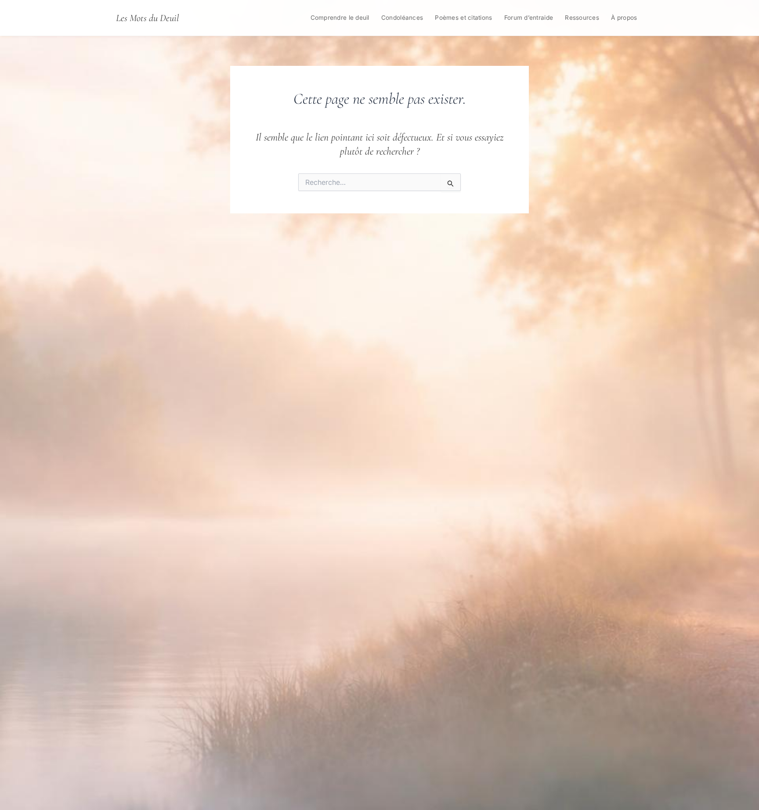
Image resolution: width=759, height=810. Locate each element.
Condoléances (402, 17)
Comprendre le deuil (340, 17)
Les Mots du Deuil (147, 18)
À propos (624, 17)
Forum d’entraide (528, 17)
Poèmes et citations (463, 17)
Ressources (582, 17)
